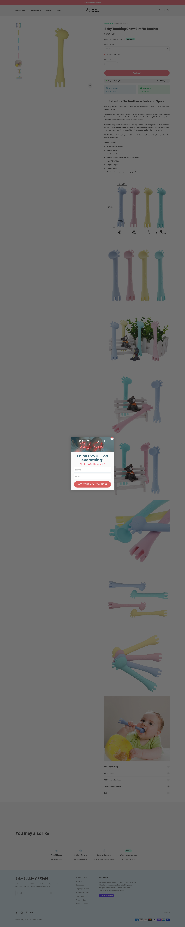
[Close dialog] (112, 438)
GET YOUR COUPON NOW (92, 484)
